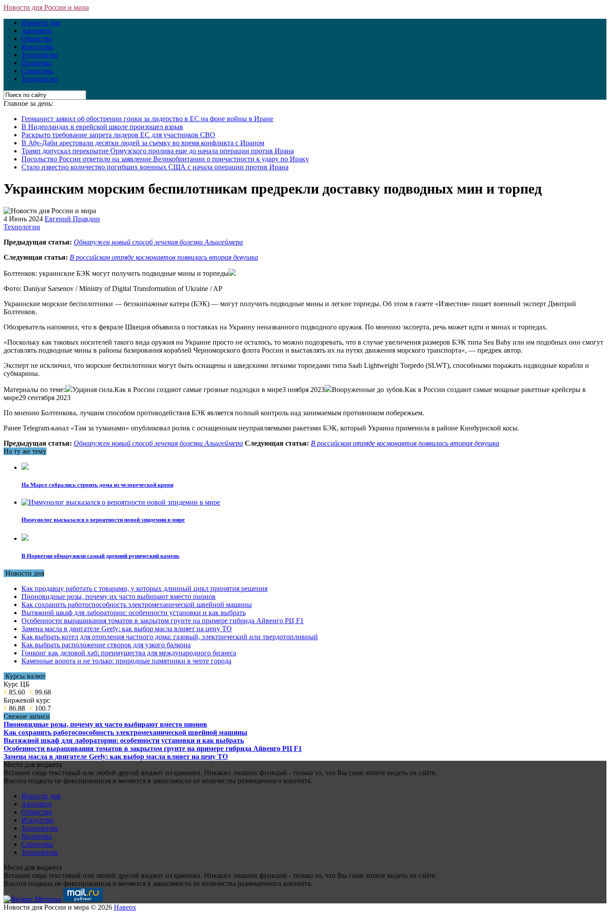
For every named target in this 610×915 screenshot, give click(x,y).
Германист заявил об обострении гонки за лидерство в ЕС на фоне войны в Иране (147, 118)
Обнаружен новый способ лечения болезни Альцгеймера (158, 242)
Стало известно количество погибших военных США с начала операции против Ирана (154, 167)
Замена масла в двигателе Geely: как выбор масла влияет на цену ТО (126, 628)
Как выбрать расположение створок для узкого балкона (106, 645)
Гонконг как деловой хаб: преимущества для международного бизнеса (128, 653)
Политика (36, 63)
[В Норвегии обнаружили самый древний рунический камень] (25, 538)
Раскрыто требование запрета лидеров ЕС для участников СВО (118, 135)
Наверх (125, 907)
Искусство (37, 47)
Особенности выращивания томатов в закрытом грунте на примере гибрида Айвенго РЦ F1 (162, 620)
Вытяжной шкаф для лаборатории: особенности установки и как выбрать (133, 612)
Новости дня (40, 22)
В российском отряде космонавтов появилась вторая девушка (164, 257)
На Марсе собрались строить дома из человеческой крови (97, 484)
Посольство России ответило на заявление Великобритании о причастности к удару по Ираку (165, 159)
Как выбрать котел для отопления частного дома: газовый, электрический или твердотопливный (169, 637)
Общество (36, 38)
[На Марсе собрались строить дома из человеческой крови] (25, 467)
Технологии (39, 55)
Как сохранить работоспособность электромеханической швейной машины (136, 604)
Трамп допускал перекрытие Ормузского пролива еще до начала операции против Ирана (157, 151)
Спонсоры (37, 71)
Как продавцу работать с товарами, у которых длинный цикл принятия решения (144, 588)
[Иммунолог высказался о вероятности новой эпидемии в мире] (120, 502)
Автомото (36, 30)
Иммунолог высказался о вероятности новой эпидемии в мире (103, 519)
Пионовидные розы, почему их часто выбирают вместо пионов (118, 596)
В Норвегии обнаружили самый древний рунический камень (100, 555)
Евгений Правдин (72, 219)
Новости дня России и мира (46, 7)
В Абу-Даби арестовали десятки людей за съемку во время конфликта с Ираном (142, 143)
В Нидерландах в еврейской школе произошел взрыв (102, 127)
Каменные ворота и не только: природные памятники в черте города (126, 661)
